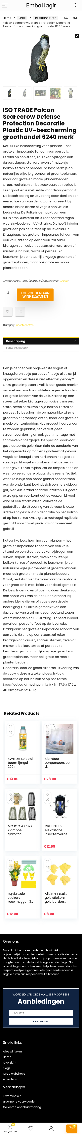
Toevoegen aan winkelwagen (35, 294)
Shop (22, 18)
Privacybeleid (12, 1096)
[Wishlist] (30, 1128)
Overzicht (10, 1063)
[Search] (76, 5)
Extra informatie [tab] (17, 348)
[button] (77, 36)
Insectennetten (45, 18)
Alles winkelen (12, 1051)
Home (7, 18)
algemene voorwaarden (19, 1102)
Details (63, 281)
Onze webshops (14, 1074)
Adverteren (11, 1079)
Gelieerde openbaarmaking (22, 1107)
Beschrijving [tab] (15, 341)
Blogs (6, 1068)
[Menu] (5, 5)
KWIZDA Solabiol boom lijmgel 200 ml (20, 762)
